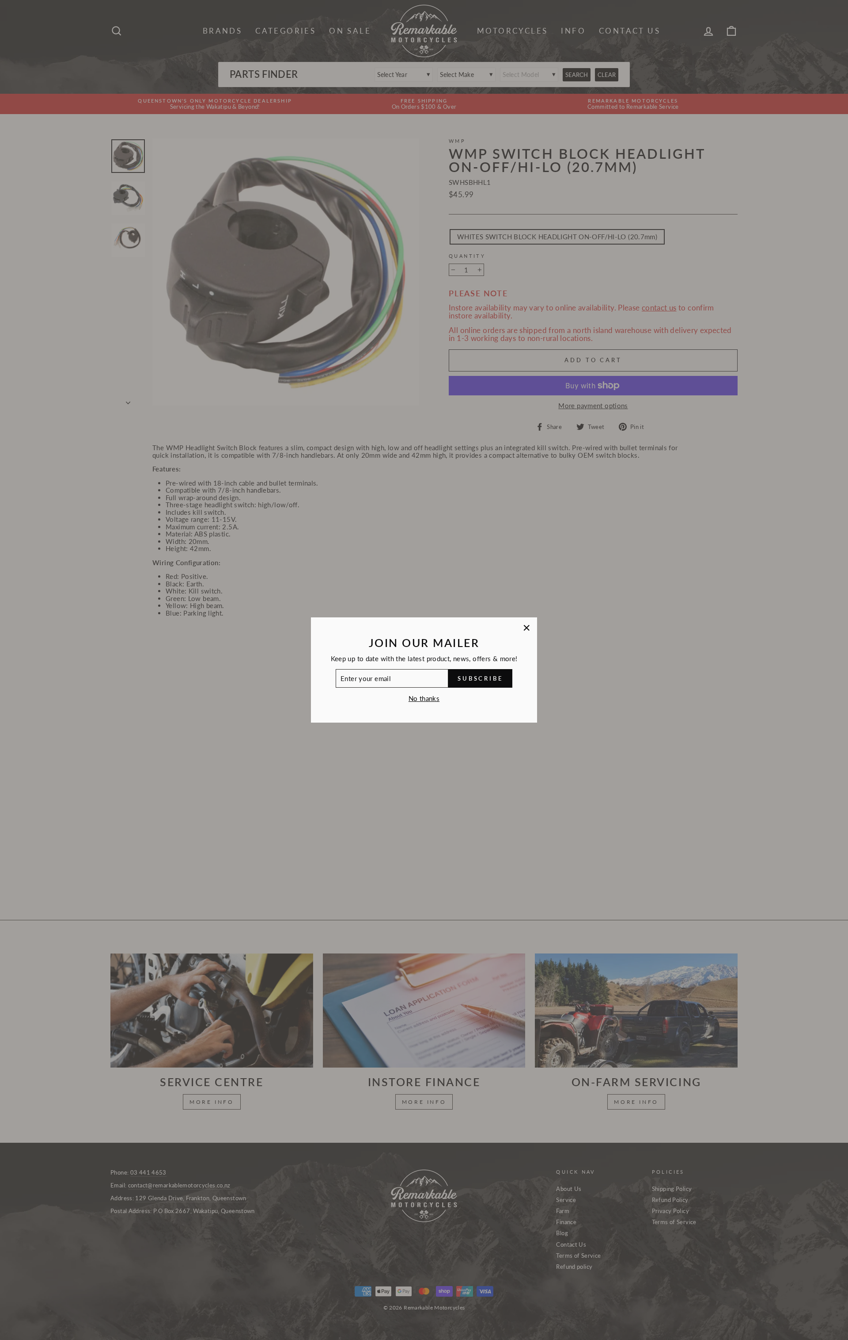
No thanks (424, 698)
